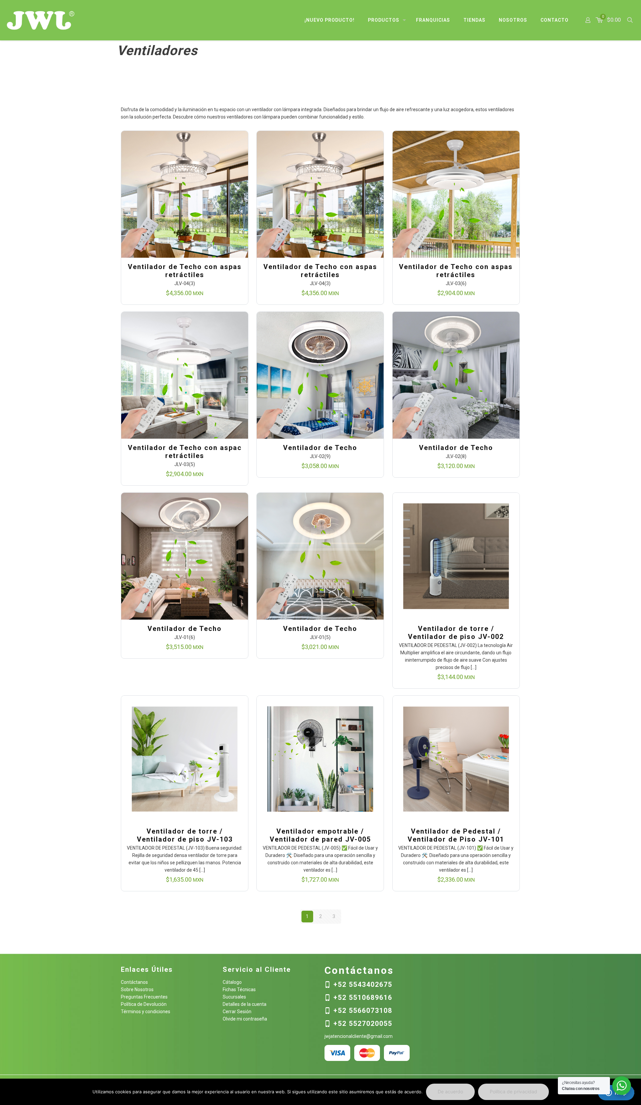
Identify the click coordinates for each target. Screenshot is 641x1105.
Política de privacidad (513, 1091)
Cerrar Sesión (237, 1011)
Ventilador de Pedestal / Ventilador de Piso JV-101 (456, 835)
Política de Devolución (144, 1004)
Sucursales (234, 997)
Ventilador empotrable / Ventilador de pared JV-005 (320, 835)
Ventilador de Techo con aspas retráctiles (185, 271)
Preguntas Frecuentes (144, 997)
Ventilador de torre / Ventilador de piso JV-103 (185, 835)
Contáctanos (134, 982)
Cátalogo (232, 982)
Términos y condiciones (145, 1011)
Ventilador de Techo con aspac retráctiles (185, 452)
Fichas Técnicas (239, 989)
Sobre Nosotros (137, 989)
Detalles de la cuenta (244, 1004)
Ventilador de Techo (320, 448)
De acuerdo (450, 1091)
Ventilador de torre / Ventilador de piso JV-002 (456, 633)
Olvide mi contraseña (245, 1019)
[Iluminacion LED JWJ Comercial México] (41, 20)
